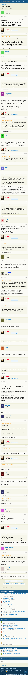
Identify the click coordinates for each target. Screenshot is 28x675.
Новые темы (4, 620)
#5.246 (25, 495)
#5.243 (25, 445)
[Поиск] (26, 1)
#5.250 (25, 572)
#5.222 (25, 33)
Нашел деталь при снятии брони (11, 622)
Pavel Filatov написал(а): (7, 120)
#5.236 (25, 324)
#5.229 (25, 172)
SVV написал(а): (5, 156)
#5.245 (25, 477)
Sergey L (3, 8)
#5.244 (25, 461)
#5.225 (25, 98)
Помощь (3, 671)
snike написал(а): (5, 367)
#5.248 (25, 531)
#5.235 (25, 302)
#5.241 (25, 409)
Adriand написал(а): (6, 36)
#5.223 (25, 56)
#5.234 (25, 277)
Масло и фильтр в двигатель (10, 614)
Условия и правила (5, 670)
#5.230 (25, 201)
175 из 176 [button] (14, 581)
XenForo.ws (16, 674)
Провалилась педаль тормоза (10, 608)
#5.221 (25, 16)
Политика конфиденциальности (18, 670)
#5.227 (25, 139)
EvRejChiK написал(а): (6, 243)
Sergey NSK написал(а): (7, 464)
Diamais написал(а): (6, 448)
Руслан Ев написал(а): (6, 280)
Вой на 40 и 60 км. (7, 643)
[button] (1, 1)
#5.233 (25, 260)
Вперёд (20, 581)
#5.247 (25, 514)
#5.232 (25, 240)
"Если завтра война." (8, 598)
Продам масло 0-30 (8, 635)
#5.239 (25, 364)
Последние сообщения (7, 591)
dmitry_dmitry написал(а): (7, 534)
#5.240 (25, 381)
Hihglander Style (5, 668)
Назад (8, 581)
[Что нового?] (23, 1)
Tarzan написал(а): (6, 59)
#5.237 (25, 336)
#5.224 (25, 78)
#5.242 (25, 420)
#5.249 (25, 552)
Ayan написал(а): (5, 204)
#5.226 (25, 117)
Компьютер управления (9, 631)
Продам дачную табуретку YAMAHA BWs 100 (14, 628)
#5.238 (25, 352)
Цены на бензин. (7, 601)
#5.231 (25, 224)
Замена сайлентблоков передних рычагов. (14, 604)
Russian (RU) (14, 668)
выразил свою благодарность (10, 487)
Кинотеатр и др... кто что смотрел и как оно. (14, 611)
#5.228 (25, 153)
